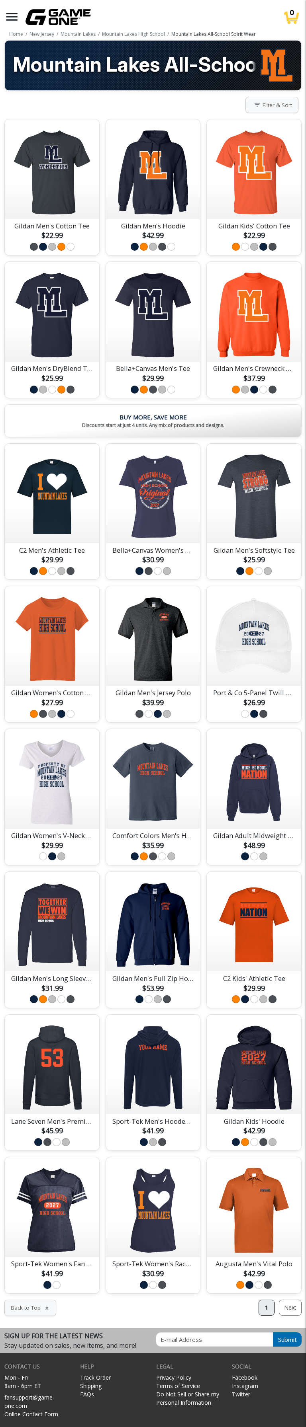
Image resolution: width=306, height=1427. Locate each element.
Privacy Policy (173, 1377)
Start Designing (52, 203)
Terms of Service (178, 1386)
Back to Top (30, 1307)
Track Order (95, 1377)
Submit (287, 1339)
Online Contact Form (31, 1414)
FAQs (87, 1394)
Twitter (241, 1394)
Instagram (245, 1386)
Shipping (91, 1386)
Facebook (244, 1377)
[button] (12, 17)
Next (290, 1307)
